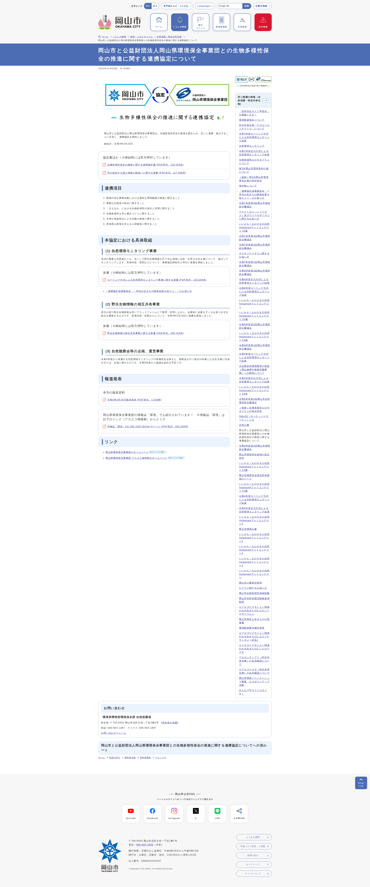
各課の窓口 (114, 758)
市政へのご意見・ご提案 (252, 846)
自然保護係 (145, 758)
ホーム (105, 37)
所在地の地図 (169, 722)
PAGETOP (361, 784)
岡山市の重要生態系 (250, 583)
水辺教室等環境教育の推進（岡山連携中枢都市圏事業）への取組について (254, 369)
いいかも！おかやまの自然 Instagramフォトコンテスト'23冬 (254, 390)
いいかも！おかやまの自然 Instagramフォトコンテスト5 (254, 520)
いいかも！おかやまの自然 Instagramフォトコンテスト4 (254, 550)
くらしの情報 (119, 37)
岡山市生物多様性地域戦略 (254, 593)
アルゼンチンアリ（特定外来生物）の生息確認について (254, 661)
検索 (247, 6)
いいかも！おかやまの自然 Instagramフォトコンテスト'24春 (254, 336)
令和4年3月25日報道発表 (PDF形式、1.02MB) (134, 400)
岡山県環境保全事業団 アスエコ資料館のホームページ (145, 458)
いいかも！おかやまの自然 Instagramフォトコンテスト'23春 (254, 487)
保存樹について (248, 186)
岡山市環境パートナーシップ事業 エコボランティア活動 (254, 681)
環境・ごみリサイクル (141, 37)
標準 (148, 6)
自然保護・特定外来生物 (169, 37)
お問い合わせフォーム (113, 733)
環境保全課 (130, 758)
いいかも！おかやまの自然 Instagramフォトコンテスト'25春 (254, 227)
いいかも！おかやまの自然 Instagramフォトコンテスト (254, 303)
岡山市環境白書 (248, 529)
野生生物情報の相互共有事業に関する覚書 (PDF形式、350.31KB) (145, 333)
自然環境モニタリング (251, 146)
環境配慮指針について (251, 120)
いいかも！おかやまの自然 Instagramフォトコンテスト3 (254, 537)
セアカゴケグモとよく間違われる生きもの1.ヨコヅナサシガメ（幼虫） (254, 636)
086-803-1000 (144, 845)
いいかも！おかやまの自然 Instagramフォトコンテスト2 (254, 562)
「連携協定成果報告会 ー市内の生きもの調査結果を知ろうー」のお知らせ (254, 194)
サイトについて (253, 873)
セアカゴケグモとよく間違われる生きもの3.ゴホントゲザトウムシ (254, 610)
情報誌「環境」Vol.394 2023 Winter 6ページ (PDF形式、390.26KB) (147, 426)
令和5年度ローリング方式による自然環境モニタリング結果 (254, 357)
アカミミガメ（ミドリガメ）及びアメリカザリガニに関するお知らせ (254, 215)
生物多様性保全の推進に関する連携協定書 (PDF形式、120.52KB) (145, 165)
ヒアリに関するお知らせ (253, 588)
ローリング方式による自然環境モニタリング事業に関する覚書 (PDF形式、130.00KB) (157, 280)
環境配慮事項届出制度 (251, 628)
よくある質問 (253, 837)
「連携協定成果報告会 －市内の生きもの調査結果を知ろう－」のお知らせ (149, 291)
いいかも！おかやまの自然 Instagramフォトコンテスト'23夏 (254, 466)
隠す (267, 100)
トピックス (160, 758)
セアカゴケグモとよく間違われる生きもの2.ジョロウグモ (254, 648)
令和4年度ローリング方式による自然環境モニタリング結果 (254, 499)
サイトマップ (253, 864)
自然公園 (244, 425)
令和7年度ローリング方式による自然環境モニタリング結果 (254, 137)
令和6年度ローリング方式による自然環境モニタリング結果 (254, 291)
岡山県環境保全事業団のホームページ (135, 452)
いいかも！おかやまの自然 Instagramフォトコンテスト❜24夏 (254, 316)
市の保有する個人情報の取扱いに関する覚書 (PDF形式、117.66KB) (146, 173)
